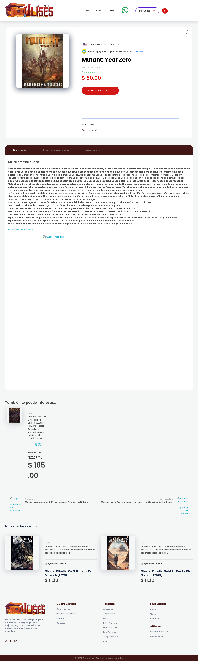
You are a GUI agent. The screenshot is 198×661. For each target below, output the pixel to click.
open (187, 32)
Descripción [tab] (20, 150)
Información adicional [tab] (56, 150)
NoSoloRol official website (21, 229)
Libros (30, 413)
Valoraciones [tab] (93, 150)
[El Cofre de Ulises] (29, 10)
